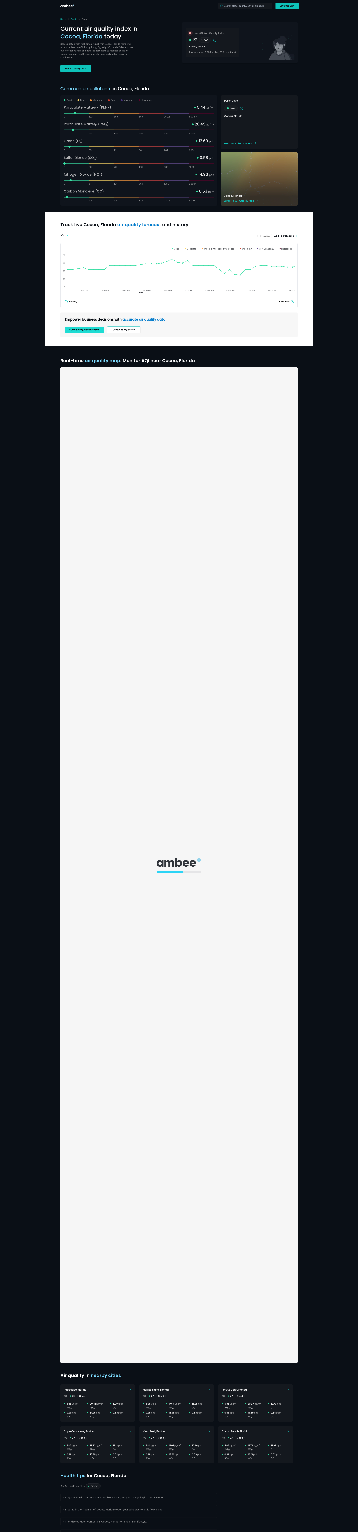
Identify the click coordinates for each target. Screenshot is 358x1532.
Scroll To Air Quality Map (239, 201)
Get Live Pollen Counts (238, 143)
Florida (74, 19)
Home (63, 19)
